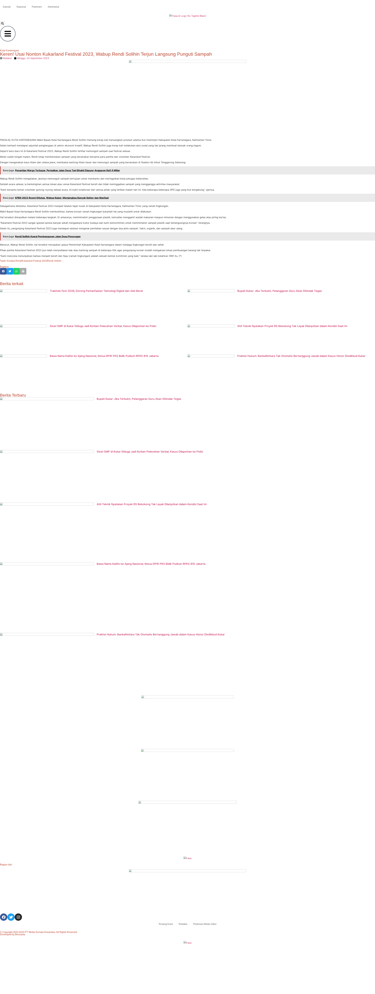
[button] (2, 23)
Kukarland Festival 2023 (34, 261)
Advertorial (53, 7)
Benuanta (20, 934)
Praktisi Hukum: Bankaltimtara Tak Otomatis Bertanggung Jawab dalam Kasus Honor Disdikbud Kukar (301, 355)
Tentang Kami (165, 924)
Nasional (21, 7)
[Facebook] (3, 917)
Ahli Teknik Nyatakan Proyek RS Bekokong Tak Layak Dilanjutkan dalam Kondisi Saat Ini (292, 326)
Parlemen (37, 7)
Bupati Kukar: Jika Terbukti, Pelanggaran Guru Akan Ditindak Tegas (279, 290)
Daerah (7, 7)
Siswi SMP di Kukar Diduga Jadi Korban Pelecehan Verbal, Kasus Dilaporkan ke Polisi (103, 326)
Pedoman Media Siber (205, 924)
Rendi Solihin (54, 261)
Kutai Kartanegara (9, 50)
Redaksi (183, 924)
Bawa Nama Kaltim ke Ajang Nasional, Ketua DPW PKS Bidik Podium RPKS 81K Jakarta (104, 355)
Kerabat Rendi (14, 261)
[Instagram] (18, 917)
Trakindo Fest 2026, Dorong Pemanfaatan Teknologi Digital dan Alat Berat (96, 290)
